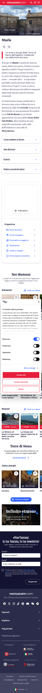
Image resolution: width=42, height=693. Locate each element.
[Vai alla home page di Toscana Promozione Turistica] (30, 664)
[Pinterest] (23, 604)
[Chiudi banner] (39, 302)
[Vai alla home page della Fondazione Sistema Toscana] (11, 664)
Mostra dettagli (29, 368)
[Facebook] (4, 604)
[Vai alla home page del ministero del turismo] (29, 654)
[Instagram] (14, 604)
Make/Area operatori (11, 636)
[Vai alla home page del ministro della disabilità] (29, 649)
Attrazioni (7, 290)
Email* (4, 560)
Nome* (4, 552)
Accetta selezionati (21, 382)
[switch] (36, 345)
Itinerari (6, 409)
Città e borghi (9, 465)
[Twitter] (9, 604)
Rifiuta (21, 389)
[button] (21, 612)
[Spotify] (37, 604)
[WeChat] (32, 604)
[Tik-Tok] (18, 604)
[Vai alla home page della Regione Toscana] (10, 654)
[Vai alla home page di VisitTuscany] (16, 2)
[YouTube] (27, 604)
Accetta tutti (21, 375)
